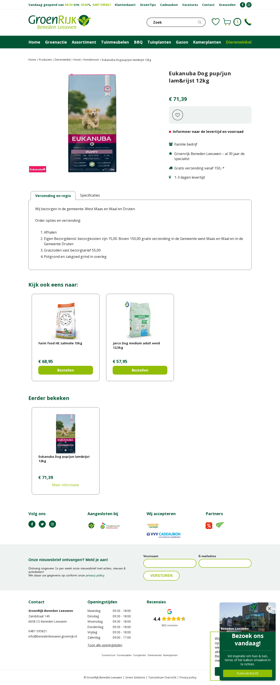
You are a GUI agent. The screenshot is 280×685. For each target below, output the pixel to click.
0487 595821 (102, 5)
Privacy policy (188, 677)
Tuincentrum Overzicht (162, 677)
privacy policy (95, 575)
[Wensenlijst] (216, 22)
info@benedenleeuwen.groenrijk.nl (52, 636)
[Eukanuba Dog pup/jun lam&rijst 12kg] (92, 124)
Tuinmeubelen (124, 655)
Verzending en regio (53, 195)
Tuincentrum (108, 655)
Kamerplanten (170, 655)
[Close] (269, 608)
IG (52, 524)
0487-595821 (37, 631)
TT (42, 524)
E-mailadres (207, 556)
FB (31, 524)
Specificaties (90, 195)
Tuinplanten (139, 655)
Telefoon (248, 22)
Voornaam (150, 556)
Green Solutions (135, 677)
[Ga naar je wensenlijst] (216, 22)
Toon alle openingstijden (105, 645)
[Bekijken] (227, 22)
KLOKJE (237, 22)
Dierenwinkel (155, 655)
